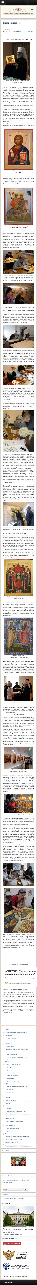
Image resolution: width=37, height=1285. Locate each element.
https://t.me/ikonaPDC (9, 782)
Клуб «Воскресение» (11, 1131)
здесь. (26, 989)
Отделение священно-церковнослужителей (17, 1049)
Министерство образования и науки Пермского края (16, 1180)
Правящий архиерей (11, 1038)
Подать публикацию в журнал (13, 1081)
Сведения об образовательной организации (16, 1032)
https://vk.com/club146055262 (12, 780)
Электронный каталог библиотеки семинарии (17, 1136)
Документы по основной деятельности (14, 1139)
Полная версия (9, 1282)
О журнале (9, 1067)
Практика (8, 1094)
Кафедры (8, 1097)
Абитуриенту (8, 1043)
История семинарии (11, 1041)
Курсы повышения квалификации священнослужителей (14, 1122)
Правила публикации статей (13, 1072)
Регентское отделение (11, 1054)
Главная (7, 1029)
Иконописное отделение (11, 22)
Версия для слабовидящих (13, 1243)
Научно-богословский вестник (13, 1064)
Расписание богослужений (12, 1128)
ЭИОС (6, 1083)
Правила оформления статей (13, 1075)
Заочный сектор (10, 1092)
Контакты (7, 1061)
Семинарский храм (10, 1125)
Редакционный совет (11, 1070)
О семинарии (8, 1035)
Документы (7, 29)
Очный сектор (9, 1089)
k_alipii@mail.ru (7, 1012)
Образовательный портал (11, 1142)
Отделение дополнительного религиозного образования (16, 1058)
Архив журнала (10, 1078)
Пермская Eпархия (7, 1182)
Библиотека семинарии (11, 1134)
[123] (18, 1161)
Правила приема (10, 1046)
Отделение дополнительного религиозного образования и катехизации (15, 1112)
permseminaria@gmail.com (14, 1234)
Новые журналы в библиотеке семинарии (13, 1198)
